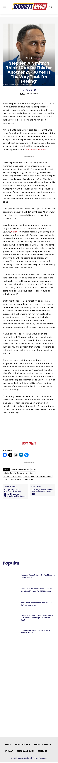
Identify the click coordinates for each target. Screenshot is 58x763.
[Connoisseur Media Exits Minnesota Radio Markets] (10, 631)
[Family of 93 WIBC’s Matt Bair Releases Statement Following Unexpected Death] (10, 617)
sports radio (29, 476)
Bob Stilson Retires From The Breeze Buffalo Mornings (36, 604)
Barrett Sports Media (20, 470)
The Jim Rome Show (36, 149)
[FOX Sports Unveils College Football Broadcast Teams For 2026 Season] (10, 590)
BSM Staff (31, 90)
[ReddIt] (32, 511)
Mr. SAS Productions (12, 476)
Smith (14, 232)
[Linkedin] (26, 511)
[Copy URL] (45, 511)
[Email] (38, 511)
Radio (29, 58)
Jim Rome (30, 473)
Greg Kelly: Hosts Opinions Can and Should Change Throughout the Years (14, 493)
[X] (20, 511)
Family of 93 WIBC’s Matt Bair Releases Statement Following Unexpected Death (37, 617)
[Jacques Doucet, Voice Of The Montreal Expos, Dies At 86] (10, 576)
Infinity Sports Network (14, 473)
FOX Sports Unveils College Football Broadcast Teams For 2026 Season (36, 590)
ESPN (33, 470)
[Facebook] (14, 511)
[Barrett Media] (29, 7)
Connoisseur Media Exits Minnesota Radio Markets (36, 631)
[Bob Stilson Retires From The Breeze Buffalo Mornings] (10, 604)
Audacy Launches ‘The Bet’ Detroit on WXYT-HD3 (42, 492)
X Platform (28, 479)
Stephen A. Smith (44, 476)
